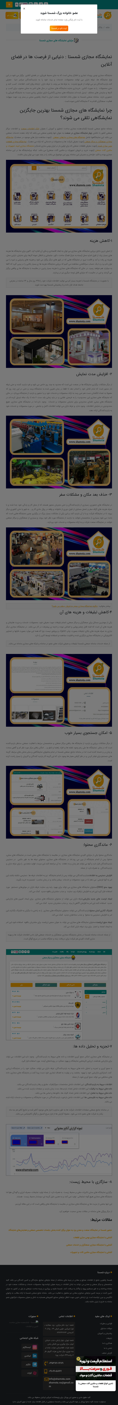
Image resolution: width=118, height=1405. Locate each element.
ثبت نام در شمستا (59, 28)
